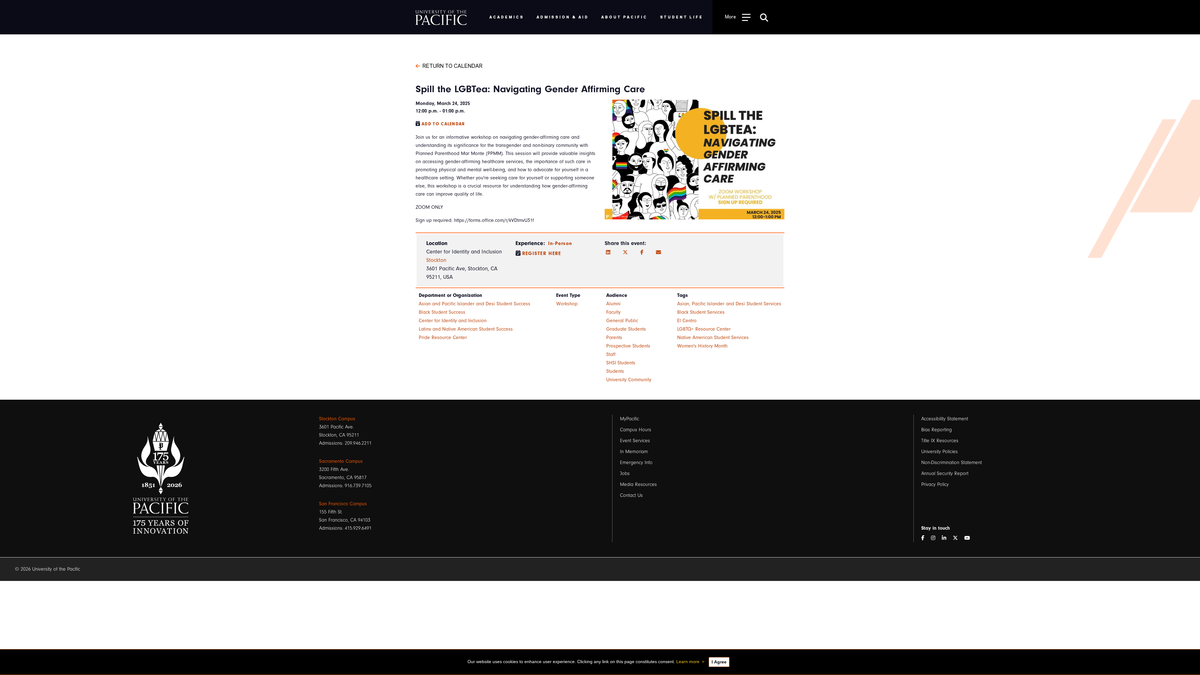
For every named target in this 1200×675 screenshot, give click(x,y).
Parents (614, 337)
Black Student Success (442, 312)
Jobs (625, 473)
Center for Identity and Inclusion (453, 320)
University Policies (939, 451)
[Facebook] (642, 252)
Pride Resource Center (443, 337)
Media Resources (638, 484)
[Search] (764, 17)
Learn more (687, 661)
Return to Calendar (452, 65)
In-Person (560, 243)
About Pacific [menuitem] (624, 16)
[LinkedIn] (608, 252)
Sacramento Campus (341, 461)
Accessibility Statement (944, 419)
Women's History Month (702, 346)
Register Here (541, 253)
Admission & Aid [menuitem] (563, 16)
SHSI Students (620, 363)
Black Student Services (701, 312)
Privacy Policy (935, 484)
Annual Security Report (944, 473)
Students (615, 371)
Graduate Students (626, 329)
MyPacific (629, 419)
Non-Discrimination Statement (951, 462)
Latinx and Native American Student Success (466, 329)
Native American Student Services (713, 337)
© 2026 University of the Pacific (47, 569)
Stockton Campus (337, 419)
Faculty (613, 312)
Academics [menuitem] (506, 16)
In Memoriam (634, 451)
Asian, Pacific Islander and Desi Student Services (729, 304)
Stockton (436, 260)
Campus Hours (635, 429)
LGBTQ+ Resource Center (704, 329)
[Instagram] (935, 538)
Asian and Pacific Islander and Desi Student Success (474, 304)
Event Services (635, 440)
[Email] (658, 252)
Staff (611, 354)
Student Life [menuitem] (681, 16)
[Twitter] (625, 252)
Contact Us (631, 495)
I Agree (719, 661)
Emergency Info (636, 462)
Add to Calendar (443, 124)
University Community (628, 379)
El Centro (687, 320)
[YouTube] (969, 538)
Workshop (567, 304)
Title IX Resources (939, 440)
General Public (622, 320)
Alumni (613, 304)
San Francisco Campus (343, 504)
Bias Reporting (936, 429)
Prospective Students (628, 346)
